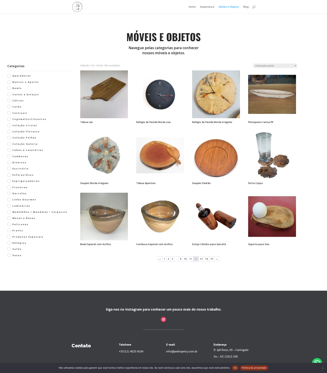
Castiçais (19, 112)
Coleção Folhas (24, 137)
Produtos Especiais (27, 236)
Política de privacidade (254, 367)
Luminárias (21, 205)
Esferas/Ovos (23, 174)
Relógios (19, 242)
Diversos (19, 162)
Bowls (17, 88)
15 (211, 258)
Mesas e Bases (23, 218)
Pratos (17, 230)
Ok (235, 367)
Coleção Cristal (24, 125)
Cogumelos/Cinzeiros (29, 119)
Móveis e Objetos (229, 7)
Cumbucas (20, 156)
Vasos (17, 255)
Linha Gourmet (24, 199)
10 (185, 258)
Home (192, 7)
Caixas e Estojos (25, 94)
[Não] (322, 368)
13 (201, 258)
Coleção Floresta (26, 131)
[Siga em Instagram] (163, 319)
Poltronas (20, 224)
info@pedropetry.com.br (181, 351)
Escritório (20, 168)
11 (190, 258)
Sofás (17, 249)
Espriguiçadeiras (26, 181)
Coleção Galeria (25, 143)
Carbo (17, 106)
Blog (246, 7)
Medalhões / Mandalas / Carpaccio (39, 211)
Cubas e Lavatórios (27, 150)
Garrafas (19, 193)
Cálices (18, 100)
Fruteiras (20, 187)
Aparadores (21, 75)
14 (206, 258)
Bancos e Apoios (25, 82)
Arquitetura (207, 7)
